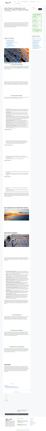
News (18, 1)
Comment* (6, 400)
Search (33, 7)
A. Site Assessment (9, 44)
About (15, 1)
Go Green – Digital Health (17, 3)
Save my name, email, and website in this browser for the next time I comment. (22, 411)
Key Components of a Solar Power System (11, 42)
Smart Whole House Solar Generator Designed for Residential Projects (35, 43)
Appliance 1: (34, 16)
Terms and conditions (33, 422)
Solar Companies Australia (24, 1)
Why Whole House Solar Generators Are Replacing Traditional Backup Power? (36, 45)
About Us (31, 420)
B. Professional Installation (10, 45)
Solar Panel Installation (9, 43)
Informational (6, 385)
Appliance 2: (34, 20)
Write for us (31, 421)
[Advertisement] (16, 17)
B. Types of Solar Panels (10, 41)
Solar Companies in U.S (33, 1)
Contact (38, 1)
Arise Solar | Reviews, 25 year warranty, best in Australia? (11, 387)
